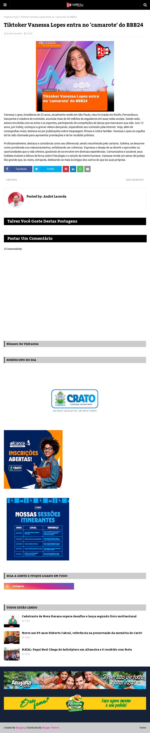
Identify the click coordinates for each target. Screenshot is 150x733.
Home (143, 727)
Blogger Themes (50, 727)
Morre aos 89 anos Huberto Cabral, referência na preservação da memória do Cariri (82, 633)
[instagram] (39, 586)
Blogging (20, 727)
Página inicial (11, 17)
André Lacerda (14, 33)
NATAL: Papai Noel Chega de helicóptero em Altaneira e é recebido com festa (77, 650)
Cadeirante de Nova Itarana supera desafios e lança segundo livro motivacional (79, 617)
